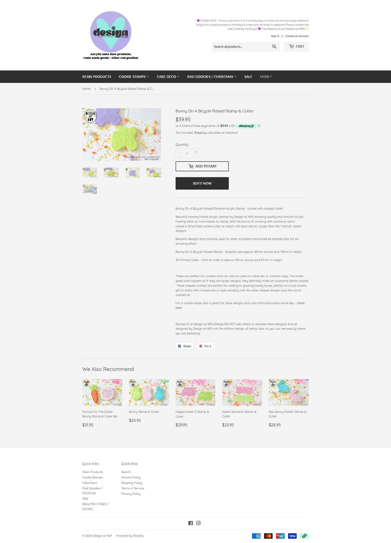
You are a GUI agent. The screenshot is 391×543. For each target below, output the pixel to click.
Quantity (182, 144)
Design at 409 (102, 535)
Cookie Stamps (132, 77)
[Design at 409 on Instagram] (198, 524)
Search (126, 472)
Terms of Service (132, 488)
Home (86, 88)
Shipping (200, 132)
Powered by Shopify (129, 535)
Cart (299, 46)
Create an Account (297, 36)
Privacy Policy (131, 493)
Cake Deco (167, 77)
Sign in (275, 36)
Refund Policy (130, 477)
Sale (248, 77)
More (264, 77)
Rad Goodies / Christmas (210, 77)
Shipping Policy (131, 483)
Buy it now (202, 183)
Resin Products (96, 77)
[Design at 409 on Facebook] (190, 524)
